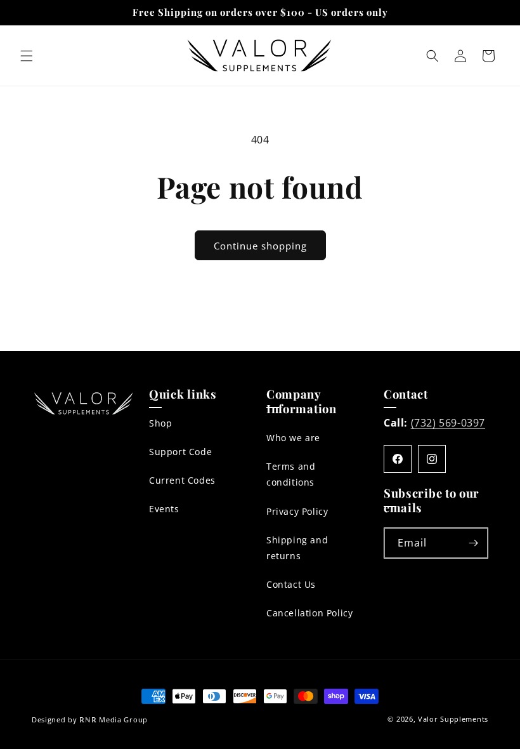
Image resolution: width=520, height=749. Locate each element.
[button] (27, 56)
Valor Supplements (453, 719)
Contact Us (291, 584)
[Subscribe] (473, 543)
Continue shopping (260, 245)
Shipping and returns (297, 548)
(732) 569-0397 (448, 423)
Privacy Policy (297, 511)
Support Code (180, 452)
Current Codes (182, 480)
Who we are (293, 438)
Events (164, 509)
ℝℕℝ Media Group (113, 719)
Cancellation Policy (309, 613)
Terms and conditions (290, 474)
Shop (160, 423)
